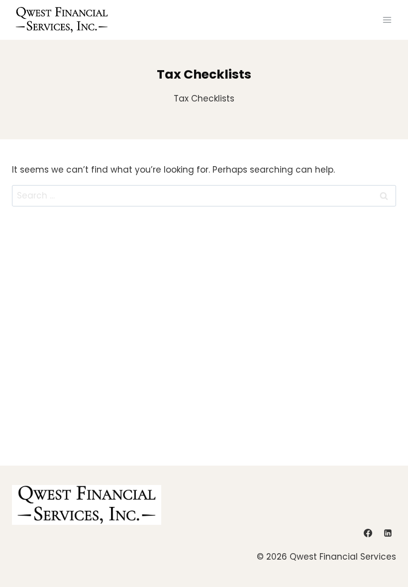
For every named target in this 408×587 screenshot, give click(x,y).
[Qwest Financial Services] (61, 19)
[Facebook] (368, 533)
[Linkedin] (387, 533)
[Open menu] (387, 19)
